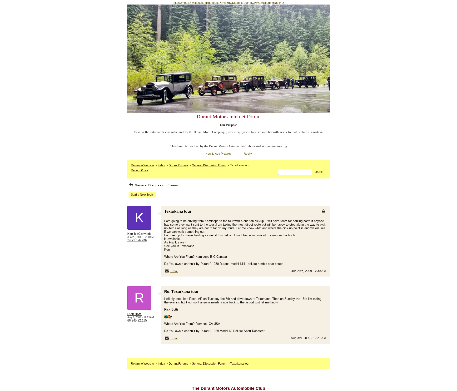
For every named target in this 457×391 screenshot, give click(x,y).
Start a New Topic (142, 194)
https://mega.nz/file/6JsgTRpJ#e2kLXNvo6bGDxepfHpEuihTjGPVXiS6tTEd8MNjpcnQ (229, 3)
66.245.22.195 (137, 320)
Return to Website (142, 165)
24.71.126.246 (137, 240)
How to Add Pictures (218, 153)
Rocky (248, 153)
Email (174, 271)
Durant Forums (178, 165)
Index (161, 165)
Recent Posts (139, 170)
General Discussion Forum (209, 165)
